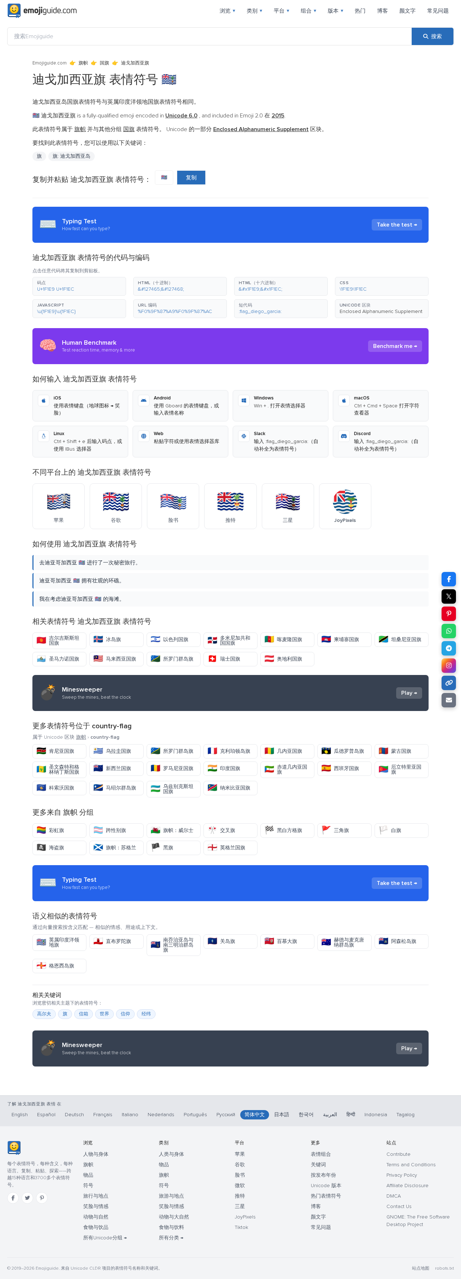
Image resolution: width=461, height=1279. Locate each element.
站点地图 (420, 1268)
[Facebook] (13, 1198)
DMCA (393, 1196)
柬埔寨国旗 (340, 639)
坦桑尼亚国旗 (400, 639)
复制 (191, 177)
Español (46, 1115)
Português (195, 1115)
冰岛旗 (107, 639)
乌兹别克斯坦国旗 (172, 789)
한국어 (306, 1115)
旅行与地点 (95, 1196)
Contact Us (399, 1206)
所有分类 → (171, 1238)
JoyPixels (245, 1217)
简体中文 (255, 1115)
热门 (360, 11)
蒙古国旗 (395, 751)
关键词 (318, 1165)
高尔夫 (44, 1014)
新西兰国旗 (112, 768)
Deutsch (74, 1115)
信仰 (125, 1014)
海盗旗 (50, 848)
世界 (104, 1014)
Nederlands (161, 1115)
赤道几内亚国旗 (285, 769)
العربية (330, 1115)
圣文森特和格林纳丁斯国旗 (57, 769)
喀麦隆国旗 (283, 639)
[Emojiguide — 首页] (14, 1148)
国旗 (104, 63)
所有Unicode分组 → (105, 1238)
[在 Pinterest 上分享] (449, 614)
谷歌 (240, 1165)
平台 (281, 11)
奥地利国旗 (283, 659)
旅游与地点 (171, 1196)
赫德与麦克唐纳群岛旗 (342, 942)
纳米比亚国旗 (228, 788)
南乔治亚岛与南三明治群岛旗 (172, 945)
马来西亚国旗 (114, 659)
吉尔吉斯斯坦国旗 (57, 640)
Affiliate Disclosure (407, 1185)
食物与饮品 (95, 1227)
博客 (382, 11)
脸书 (240, 1175)
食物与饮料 (171, 1227)
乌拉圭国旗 (112, 751)
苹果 (240, 1154)
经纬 (146, 1014)
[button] (79, 286)
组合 (308, 11)
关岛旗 (221, 941)
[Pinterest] (42, 1198)
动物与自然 (95, 1217)
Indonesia (375, 1115)
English (20, 1115)
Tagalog (406, 1115)
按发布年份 (323, 1175)
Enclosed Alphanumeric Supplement (381, 311)
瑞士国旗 (223, 659)
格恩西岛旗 (55, 966)
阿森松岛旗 (397, 941)
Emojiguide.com (49, 63)
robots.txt (444, 1268)
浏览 (227, 11)
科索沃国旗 (55, 788)
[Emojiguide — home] (42, 11)
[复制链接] (449, 683)
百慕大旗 (280, 941)
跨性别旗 (109, 830)
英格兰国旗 (226, 848)
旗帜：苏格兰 (114, 848)
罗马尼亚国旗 (172, 768)
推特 (240, 1196)
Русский (225, 1115)
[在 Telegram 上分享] (449, 648)
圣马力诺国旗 (57, 659)
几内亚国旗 (283, 751)
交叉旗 (221, 830)
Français (102, 1115)
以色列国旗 (169, 639)
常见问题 (438, 11)
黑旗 (162, 848)
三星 (240, 1206)
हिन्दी (350, 1115)
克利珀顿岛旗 (228, 751)
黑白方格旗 (283, 830)
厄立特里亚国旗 (400, 769)
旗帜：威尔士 (172, 830)
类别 (254, 11)
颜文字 (407, 11)
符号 (88, 1185)
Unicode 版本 (326, 1185)
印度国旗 (223, 768)
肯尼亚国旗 (55, 751)
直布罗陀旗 (112, 941)
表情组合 (321, 1154)
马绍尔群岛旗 (114, 788)
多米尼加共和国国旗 (228, 640)
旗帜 (83, 63)
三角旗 (335, 830)
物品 (88, 1175)
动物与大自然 (174, 1217)
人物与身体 (95, 1154)
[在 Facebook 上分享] (449, 579)
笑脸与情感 (95, 1206)
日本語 (281, 1115)
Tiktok (241, 1227)
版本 (335, 11)
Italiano (130, 1115)
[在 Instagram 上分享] (449, 665)
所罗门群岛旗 (172, 659)
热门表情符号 (326, 1196)
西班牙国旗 (340, 768)
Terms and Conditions (411, 1165)
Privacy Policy (401, 1175)
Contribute (398, 1154)
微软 (240, 1185)
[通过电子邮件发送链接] (449, 700)
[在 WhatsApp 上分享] (449, 631)
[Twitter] (27, 1198)
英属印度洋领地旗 (57, 942)
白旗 (390, 830)
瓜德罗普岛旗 (342, 751)
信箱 (83, 1014)
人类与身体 (171, 1154)
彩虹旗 (50, 830)
